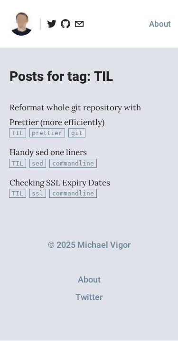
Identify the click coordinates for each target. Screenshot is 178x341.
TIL (17, 132)
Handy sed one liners (48, 152)
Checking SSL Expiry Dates (59, 182)
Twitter (89, 297)
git (77, 132)
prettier (47, 132)
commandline (73, 163)
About (160, 24)
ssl (37, 193)
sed (37, 163)
